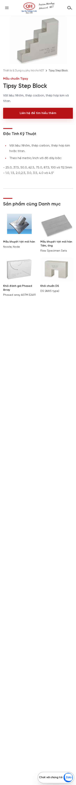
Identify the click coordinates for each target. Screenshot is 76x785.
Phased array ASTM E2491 (19, 295)
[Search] (70, 8)
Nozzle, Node (11, 246)
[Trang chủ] (38, 8)
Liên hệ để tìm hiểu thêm (38, 113)
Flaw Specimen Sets (53, 250)
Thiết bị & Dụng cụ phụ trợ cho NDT (23, 70)
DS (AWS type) (49, 291)
